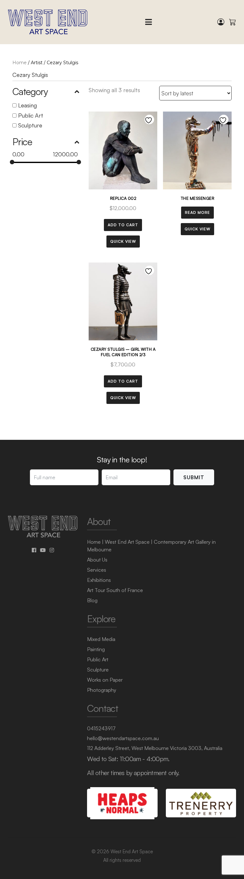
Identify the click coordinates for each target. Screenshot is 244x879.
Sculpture (30, 125)
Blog (92, 600)
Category (29, 91)
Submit (193, 477)
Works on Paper (105, 680)
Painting (96, 649)
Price (22, 141)
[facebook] (34, 550)
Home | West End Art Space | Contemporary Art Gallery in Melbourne (151, 546)
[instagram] (52, 550)
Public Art (30, 115)
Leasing (27, 105)
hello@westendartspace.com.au (123, 738)
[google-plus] (43, 550)
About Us (97, 559)
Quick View (123, 241)
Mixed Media (101, 639)
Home (19, 62)
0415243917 (101, 728)
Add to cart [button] (123, 224)
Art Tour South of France (115, 590)
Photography (101, 690)
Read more (197, 212)
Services (96, 570)
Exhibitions (99, 580)
